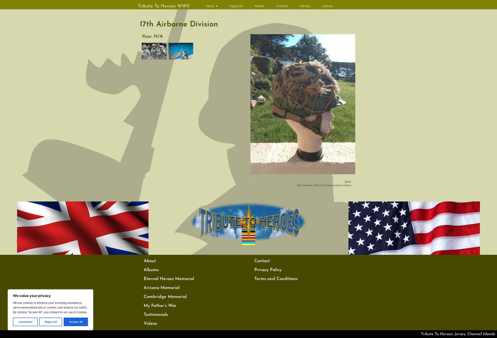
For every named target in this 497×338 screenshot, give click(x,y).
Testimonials (156, 315)
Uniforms (282, 6)
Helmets (305, 6)
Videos (150, 323)
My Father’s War (160, 306)
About (210, 6)
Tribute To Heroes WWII (164, 6)
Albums (151, 270)
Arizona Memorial (162, 288)
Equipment (236, 6)
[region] (50, 309)
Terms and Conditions (276, 279)
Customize (25, 321)
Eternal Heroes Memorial (169, 279)
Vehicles (327, 6)
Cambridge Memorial (165, 297)
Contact (262, 261)
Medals (259, 6)
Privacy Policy (268, 270)
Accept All (76, 321)
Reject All (51, 321)
